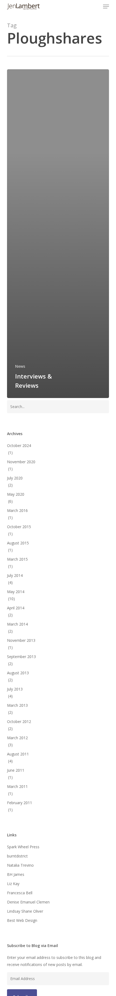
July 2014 (15, 575)
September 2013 (21, 656)
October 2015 (19, 526)
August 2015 (18, 542)
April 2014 (15, 607)
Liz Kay (13, 883)
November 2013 (21, 640)
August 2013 (18, 672)
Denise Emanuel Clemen (28, 902)
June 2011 (15, 770)
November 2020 (21, 461)
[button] (106, 6)
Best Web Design (22, 920)
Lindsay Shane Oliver (25, 911)
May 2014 (15, 591)
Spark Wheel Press (23, 846)
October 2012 (19, 721)
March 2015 (17, 559)
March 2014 (17, 624)
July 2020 (15, 478)
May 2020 (15, 494)
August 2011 (18, 754)
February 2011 (19, 802)
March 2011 (17, 786)
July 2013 (15, 689)
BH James (15, 874)
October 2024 (19, 445)
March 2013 (17, 705)
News (20, 366)
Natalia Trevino (20, 865)
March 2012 (17, 737)
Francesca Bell (19, 892)
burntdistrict (17, 856)
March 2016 (17, 510)
